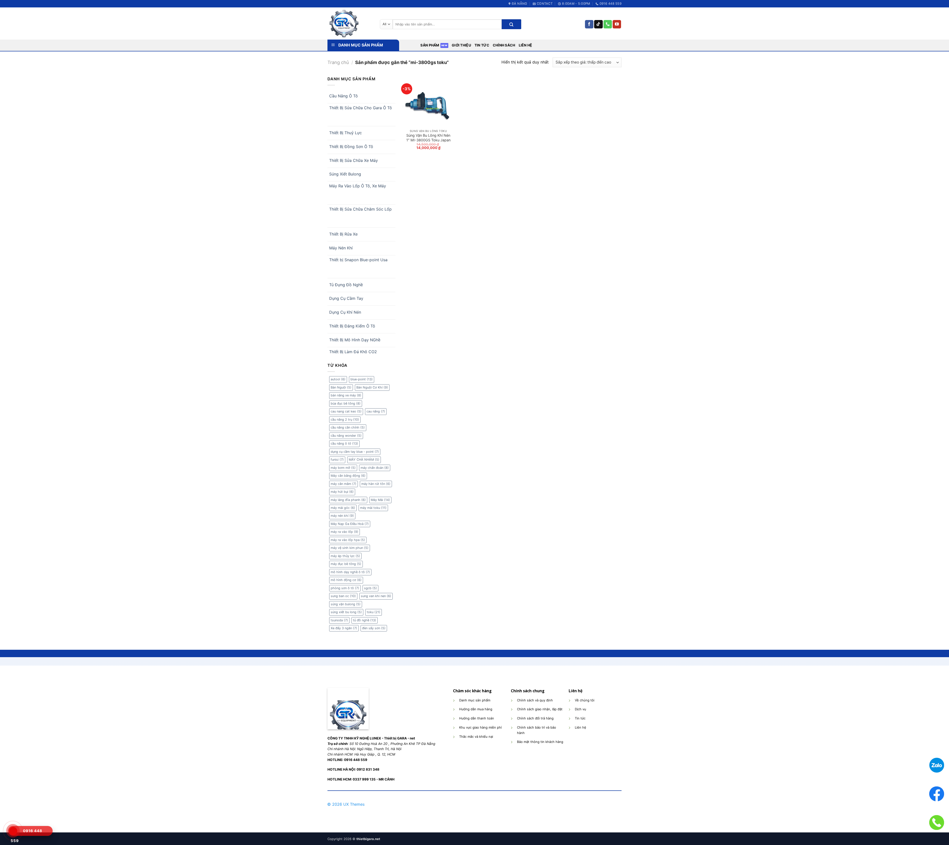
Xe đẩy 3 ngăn (344, 628)
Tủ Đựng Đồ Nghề (346, 284)
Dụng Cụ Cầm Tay (346, 298)
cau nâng (376, 411)
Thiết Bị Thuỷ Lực (345, 132)
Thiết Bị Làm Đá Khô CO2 (353, 351)
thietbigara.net (368, 839)
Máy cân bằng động (348, 475)
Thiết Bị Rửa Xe (343, 234)
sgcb (370, 588)
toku (373, 612)
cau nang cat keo (346, 411)
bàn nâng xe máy (346, 395)
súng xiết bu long (346, 612)
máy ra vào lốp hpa (348, 540)
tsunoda (339, 620)
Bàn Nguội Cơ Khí (372, 387)
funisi (337, 459)
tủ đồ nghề (364, 620)
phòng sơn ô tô (345, 588)
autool (338, 379)
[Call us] (608, 24)
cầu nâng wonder (346, 435)
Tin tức (481, 45)
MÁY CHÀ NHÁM (364, 459)
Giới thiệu (461, 45)
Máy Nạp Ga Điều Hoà (350, 524)
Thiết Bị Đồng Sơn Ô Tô (351, 146)
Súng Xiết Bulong (345, 174)
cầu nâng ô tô (344, 443)
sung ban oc (343, 596)
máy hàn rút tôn (375, 484)
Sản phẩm (429, 45)
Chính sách (504, 45)
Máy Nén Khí (341, 247)
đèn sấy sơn (374, 628)
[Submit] (511, 24)
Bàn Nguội (341, 387)
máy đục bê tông (346, 564)
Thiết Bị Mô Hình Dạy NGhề (354, 339)
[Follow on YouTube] (617, 24)
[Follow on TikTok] (598, 24)
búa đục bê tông (346, 403)
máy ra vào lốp (344, 532)
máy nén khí (342, 516)
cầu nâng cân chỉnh (348, 427)
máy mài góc (343, 508)
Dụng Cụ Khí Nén (345, 312)
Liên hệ (525, 45)
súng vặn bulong (346, 604)
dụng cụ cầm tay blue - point (355, 452)
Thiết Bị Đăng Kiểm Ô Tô (352, 326)
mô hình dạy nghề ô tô (350, 572)
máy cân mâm (343, 484)
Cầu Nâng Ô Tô (343, 95)
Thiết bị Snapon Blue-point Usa (358, 259)
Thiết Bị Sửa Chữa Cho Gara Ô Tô (360, 107)
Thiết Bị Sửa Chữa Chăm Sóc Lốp (360, 209)
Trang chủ (338, 62)
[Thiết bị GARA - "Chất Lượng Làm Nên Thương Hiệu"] (349, 23)
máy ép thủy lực (345, 556)
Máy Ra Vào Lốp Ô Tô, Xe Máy (357, 185)
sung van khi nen (376, 596)
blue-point (361, 379)
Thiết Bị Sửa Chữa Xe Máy (353, 160)
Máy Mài (380, 500)
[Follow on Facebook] (589, 24)
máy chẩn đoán (375, 468)
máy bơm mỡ (343, 468)
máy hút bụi (342, 492)
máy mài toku (373, 508)
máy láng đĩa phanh (348, 500)
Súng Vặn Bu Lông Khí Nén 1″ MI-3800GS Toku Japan (428, 137)
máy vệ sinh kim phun (349, 548)
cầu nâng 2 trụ (345, 419)
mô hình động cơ (346, 580)
